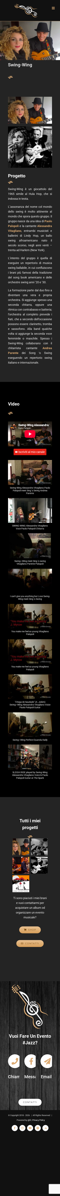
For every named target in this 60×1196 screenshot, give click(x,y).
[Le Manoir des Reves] (20, 883)
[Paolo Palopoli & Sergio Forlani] (20, 865)
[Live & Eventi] (39, 865)
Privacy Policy (38, 1120)
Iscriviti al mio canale (31, 452)
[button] (30, 479)
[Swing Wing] (20, 846)
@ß (29, 1120)
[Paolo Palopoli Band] (39, 846)
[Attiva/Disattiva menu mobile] (53, 8)
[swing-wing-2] (30, 98)
